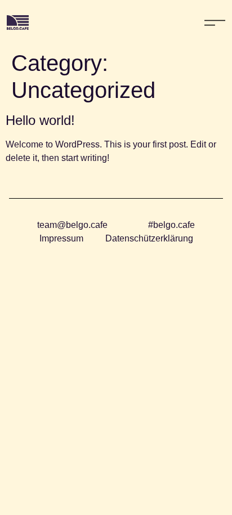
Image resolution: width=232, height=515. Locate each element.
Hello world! (40, 120)
